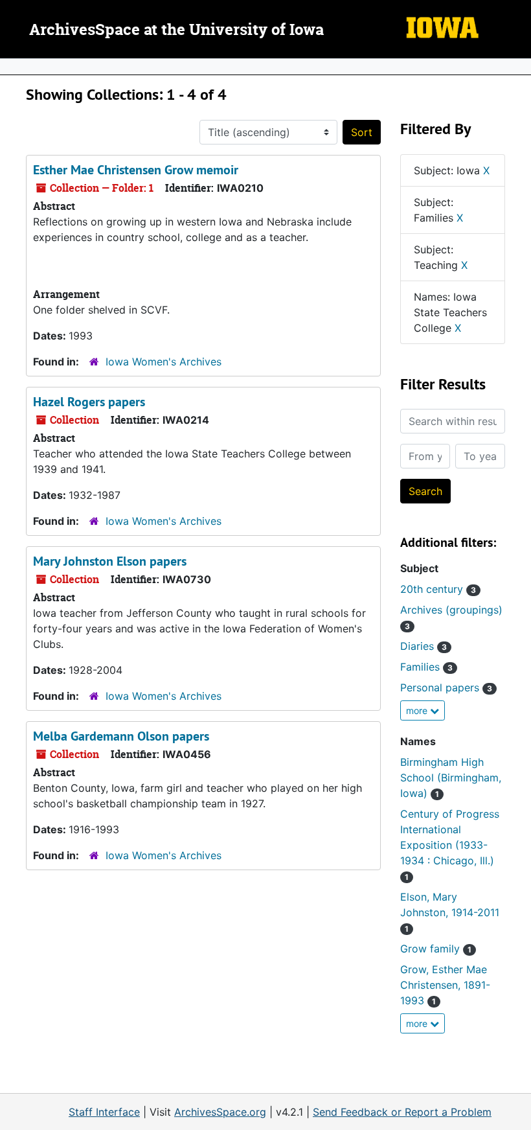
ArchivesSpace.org (220, 1111)
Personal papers (446, 687)
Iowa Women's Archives (163, 361)
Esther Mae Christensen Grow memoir (135, 169)
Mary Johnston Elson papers (109, 561)
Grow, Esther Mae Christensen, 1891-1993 (445, 985)
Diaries (423, 646)
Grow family (435, 948)
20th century (438, 588)
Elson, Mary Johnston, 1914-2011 (449, 912)
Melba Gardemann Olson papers (121, 736)
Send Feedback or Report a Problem (402, 1111)
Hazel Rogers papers (89, 401)
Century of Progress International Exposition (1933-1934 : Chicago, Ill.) (449, 844)
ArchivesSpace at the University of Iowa (176, 30)
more (418, 710)
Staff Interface (104, 1111)
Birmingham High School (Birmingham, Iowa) (450, 777)
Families (426, 666)
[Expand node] (518, 66)
